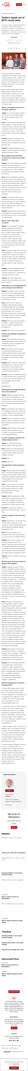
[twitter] (14, 48)
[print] (25, 48)
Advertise (9, 1045)
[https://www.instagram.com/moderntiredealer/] (12, 1040)
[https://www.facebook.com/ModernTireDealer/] (10, 1040)
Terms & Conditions (13, 1048)
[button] (3, 4)
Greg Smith (14, 37)
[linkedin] (11, 48)
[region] (14, 1065)
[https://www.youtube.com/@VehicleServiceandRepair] (17, 1040)
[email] (19, 48)
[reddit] (16, 48)
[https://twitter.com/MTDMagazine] (15, 1040)
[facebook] (9, 48)
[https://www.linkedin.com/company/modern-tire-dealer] (14, 1040)
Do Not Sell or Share (16, 1045)
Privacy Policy (5, 1048)
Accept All (14, 1068)
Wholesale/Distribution (8, 13)
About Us (4, 1045)
